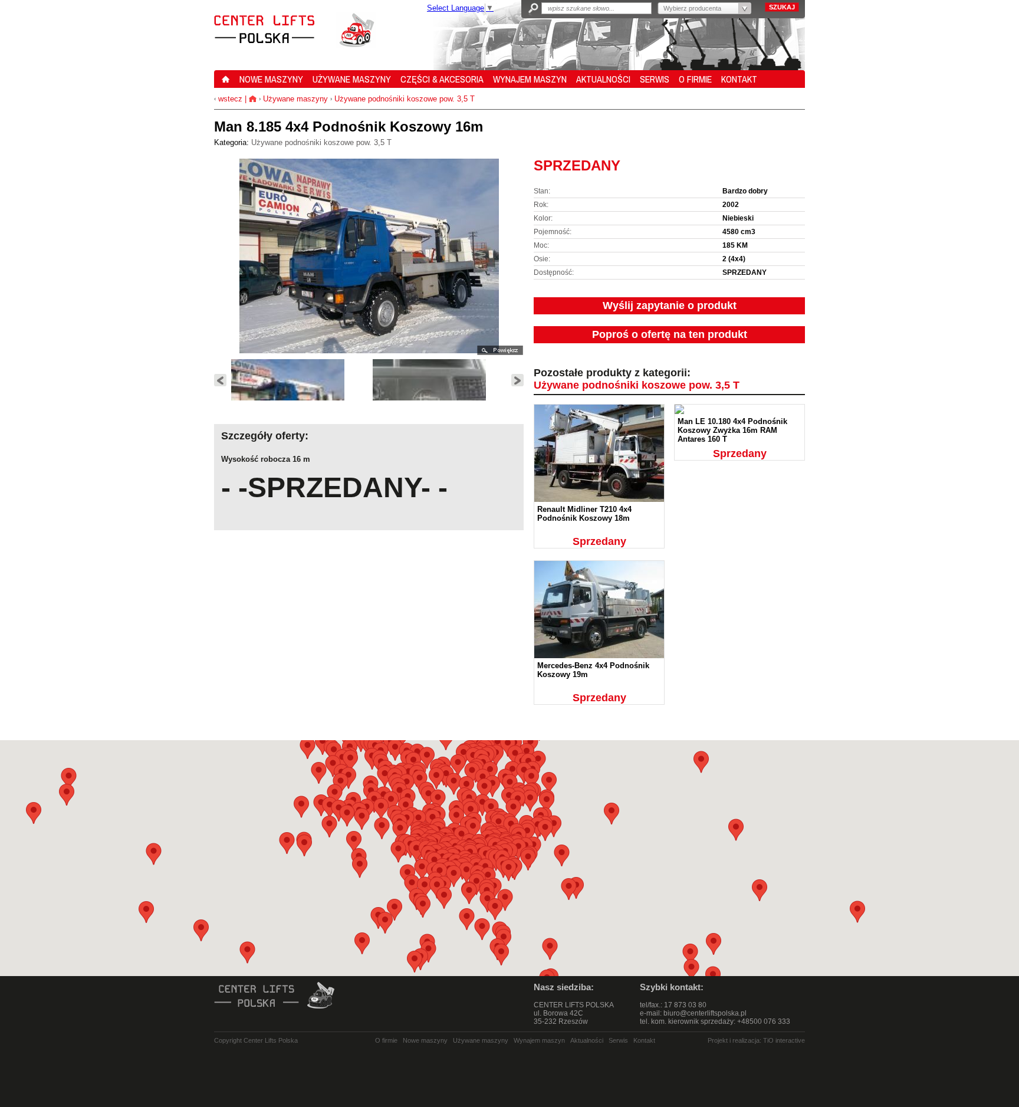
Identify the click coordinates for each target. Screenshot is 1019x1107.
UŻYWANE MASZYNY (352, 79)
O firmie (386, 1040)
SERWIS (654, 79)
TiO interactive (784, 1040)
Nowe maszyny (425, 1040)
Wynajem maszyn (539, 1040)
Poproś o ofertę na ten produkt (669, 334)
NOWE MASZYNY (271, 79)
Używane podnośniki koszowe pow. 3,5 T (404, 98)
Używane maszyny (295, 98)
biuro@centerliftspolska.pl (705, 1013)
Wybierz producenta (692, 8)
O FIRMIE (695, 79)
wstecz (229, 98)
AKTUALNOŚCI (603, 79)
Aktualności (586, 1040)
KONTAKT (739, 79)
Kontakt (644, 1040)
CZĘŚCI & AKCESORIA (442, 79)
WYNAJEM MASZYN (530, 79)
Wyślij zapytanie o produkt (670, 305)
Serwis (618, 1040)
